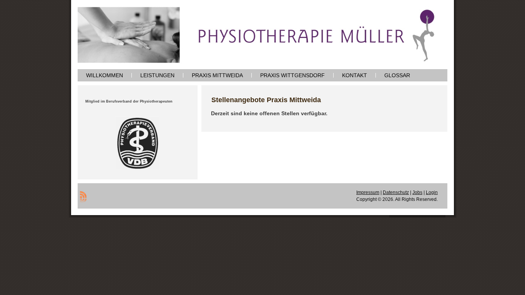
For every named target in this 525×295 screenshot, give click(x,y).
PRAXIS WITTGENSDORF (292, 75)
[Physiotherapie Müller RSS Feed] (83, 197)
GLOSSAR (397, 75)
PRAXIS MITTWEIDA (217, 75)
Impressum (367, 192)
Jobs (417, 192)
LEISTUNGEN (157, 75)
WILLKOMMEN (104, 75)
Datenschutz (396, 192)
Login (432, 192)
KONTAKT (354, 75)
